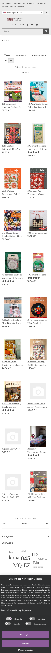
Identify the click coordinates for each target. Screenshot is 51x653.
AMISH (25, 551)
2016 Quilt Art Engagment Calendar (36, 192)
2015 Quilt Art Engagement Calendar (12, 192)
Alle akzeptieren (25, 635)
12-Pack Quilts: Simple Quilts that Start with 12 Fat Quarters (37, 106)
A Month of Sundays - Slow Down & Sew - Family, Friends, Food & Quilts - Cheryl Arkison (12, 322)
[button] (27, 24)
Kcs (11, 552)
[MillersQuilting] (14, 19)
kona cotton (38, 567)
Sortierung (20, 55)
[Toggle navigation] (3, 18)
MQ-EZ (21, 565)
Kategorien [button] (7, 536)
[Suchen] (46, 31)
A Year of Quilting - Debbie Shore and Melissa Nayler (36, 363)
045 (25, 558)
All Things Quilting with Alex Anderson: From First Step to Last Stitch (37, 496)
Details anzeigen (25, 650)
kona (14, 558)
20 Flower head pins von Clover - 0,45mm (37, 147)
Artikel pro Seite (38, 55)
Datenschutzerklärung (11, 610)
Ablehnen (25, 643)
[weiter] (46, 72)
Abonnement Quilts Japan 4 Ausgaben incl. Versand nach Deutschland (37, 405)
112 (34, 554)
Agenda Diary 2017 (11, 449)
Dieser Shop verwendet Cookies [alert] (25, 578)
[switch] (9, 618)
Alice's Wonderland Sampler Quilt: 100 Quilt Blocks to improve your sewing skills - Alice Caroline (12, 496)
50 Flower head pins (36, 275)
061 (16, 552)
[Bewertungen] (33, 152)
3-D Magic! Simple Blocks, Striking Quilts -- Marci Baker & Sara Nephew (12, 235)
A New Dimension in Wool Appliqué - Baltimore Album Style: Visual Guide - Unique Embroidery (38, 322)
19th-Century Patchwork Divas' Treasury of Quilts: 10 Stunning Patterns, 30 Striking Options (12, 148)
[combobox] (22, 12)
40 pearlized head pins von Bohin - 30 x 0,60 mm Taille (12, 277)
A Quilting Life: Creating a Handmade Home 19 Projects (12, 363)
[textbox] (22, 12)
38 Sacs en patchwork (37, 233)
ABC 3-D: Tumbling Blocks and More (11, 405)
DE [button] (12, 25)
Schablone (42, 559)
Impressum (27, 610)
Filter (8, 55)
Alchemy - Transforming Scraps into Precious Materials (37, 451)
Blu (36, 562)
